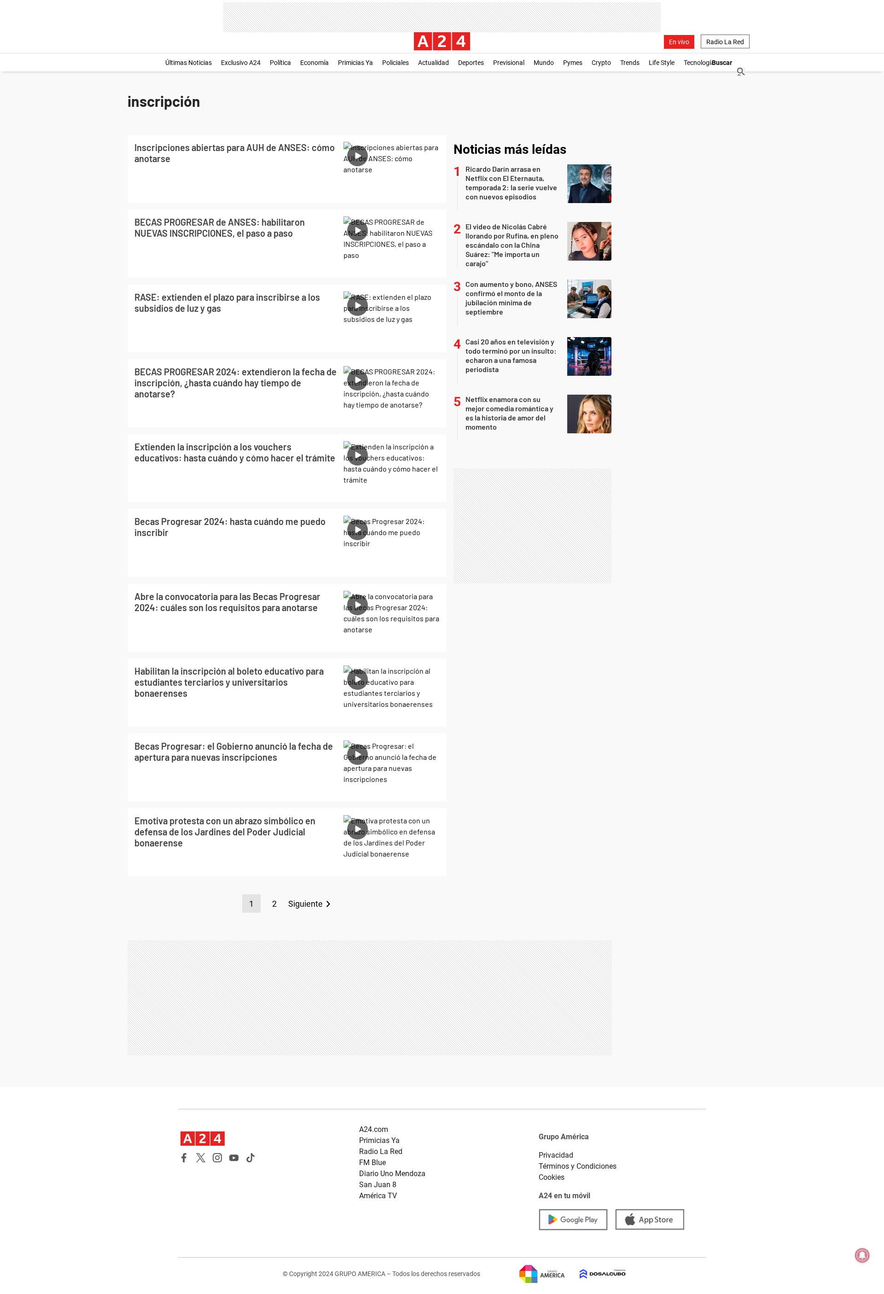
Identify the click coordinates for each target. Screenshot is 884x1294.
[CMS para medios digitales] (595, 1274)
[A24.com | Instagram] (217, 1157)
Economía (314, 62)
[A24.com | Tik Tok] (250, 1157)
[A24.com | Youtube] (233, 1157)
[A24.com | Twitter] (200, 1157)
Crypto (601, 62)
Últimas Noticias (188, 62)
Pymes (572, 62)
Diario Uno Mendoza (392, 1173)
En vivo (679, 42)
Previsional (508, 62)
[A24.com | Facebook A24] (184, 1157)
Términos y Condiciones (577, 1166)
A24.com (373, 1129)
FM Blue (372, 1162)
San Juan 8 (377, 1184)
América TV (378, 1195)
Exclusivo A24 (241, 62)
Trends (630, 62)
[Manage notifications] (862, 1255)
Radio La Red (725, 42)
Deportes (471, 62)
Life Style (662, 62)
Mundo (544, 62)
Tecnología (699, 62)
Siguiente (305, 904)
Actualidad (433, 62)
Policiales (395, 62)
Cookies (551, 1177)
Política (280, 62)
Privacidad (556, 1155)
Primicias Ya (355, 62)
